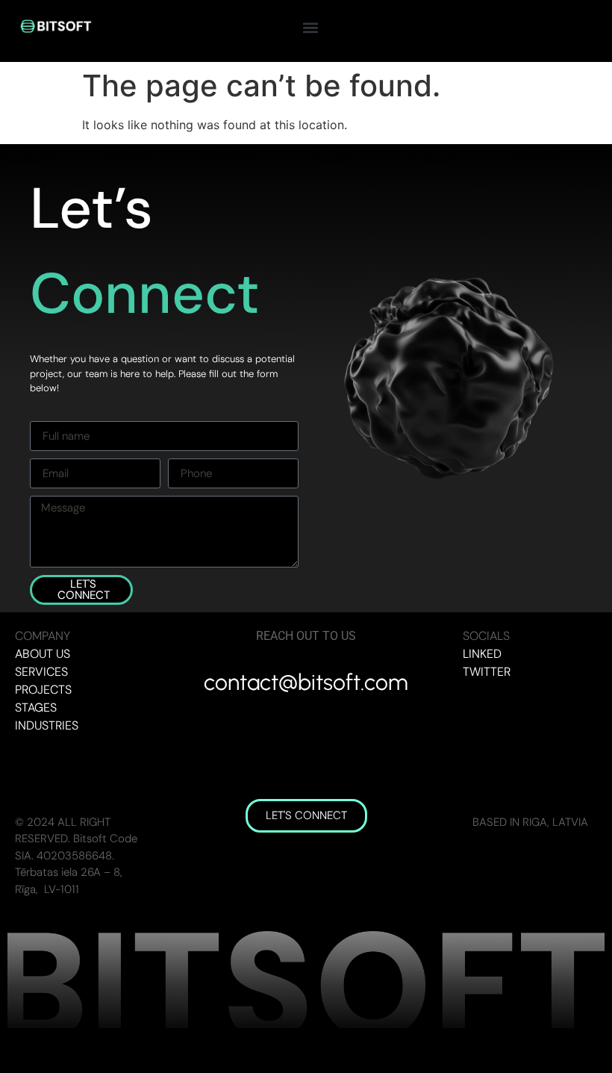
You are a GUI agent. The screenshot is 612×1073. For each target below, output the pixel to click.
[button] (310, 27)
